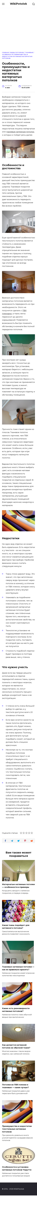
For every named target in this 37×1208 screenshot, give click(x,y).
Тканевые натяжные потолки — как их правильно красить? (18, 968)
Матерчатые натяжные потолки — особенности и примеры (18, 885)
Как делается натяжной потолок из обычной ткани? (16, 1046)
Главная (5, 52)
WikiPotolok (18, 3)
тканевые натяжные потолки (20, 132)
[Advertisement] (18, 30)
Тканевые (29, 52)
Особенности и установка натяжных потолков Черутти (16, 1168)
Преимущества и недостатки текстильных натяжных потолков (17, 1129)
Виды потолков (17, 52)
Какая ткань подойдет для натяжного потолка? (15, 926)
